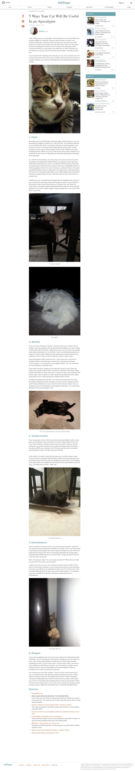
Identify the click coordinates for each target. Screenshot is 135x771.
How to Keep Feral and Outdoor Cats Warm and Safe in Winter (102, 32)
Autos (30, 7)
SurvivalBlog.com (37, 693)
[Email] (23, 26)
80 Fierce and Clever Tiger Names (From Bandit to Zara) (101, 83)
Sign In (121, 3)
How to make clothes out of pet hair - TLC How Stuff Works (50, 696)
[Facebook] (23, 16)
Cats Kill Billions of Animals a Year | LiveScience (46, 716)
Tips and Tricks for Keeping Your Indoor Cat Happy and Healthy (102, 43)
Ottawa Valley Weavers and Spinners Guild (45, 733)
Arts (9, 7)
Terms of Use (36, 765)
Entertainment (109, 7)
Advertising (54, 765)
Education (89, 7)
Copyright (28, 765)
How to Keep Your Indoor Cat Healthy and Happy (102, 21)
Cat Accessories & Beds (102, 103)
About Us (21, 765)
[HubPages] (64, 3)
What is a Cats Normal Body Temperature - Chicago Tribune (50, 730)
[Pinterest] (23, 21)
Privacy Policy (45, 765)
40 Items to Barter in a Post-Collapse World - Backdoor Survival (51, 705)
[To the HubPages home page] (8, 765)
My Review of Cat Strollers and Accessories (100, 107)
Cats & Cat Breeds (100, 17)
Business (69, 7)
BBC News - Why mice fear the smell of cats (45, 723)
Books (50, 7)
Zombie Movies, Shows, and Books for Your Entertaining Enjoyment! (102, 65)
